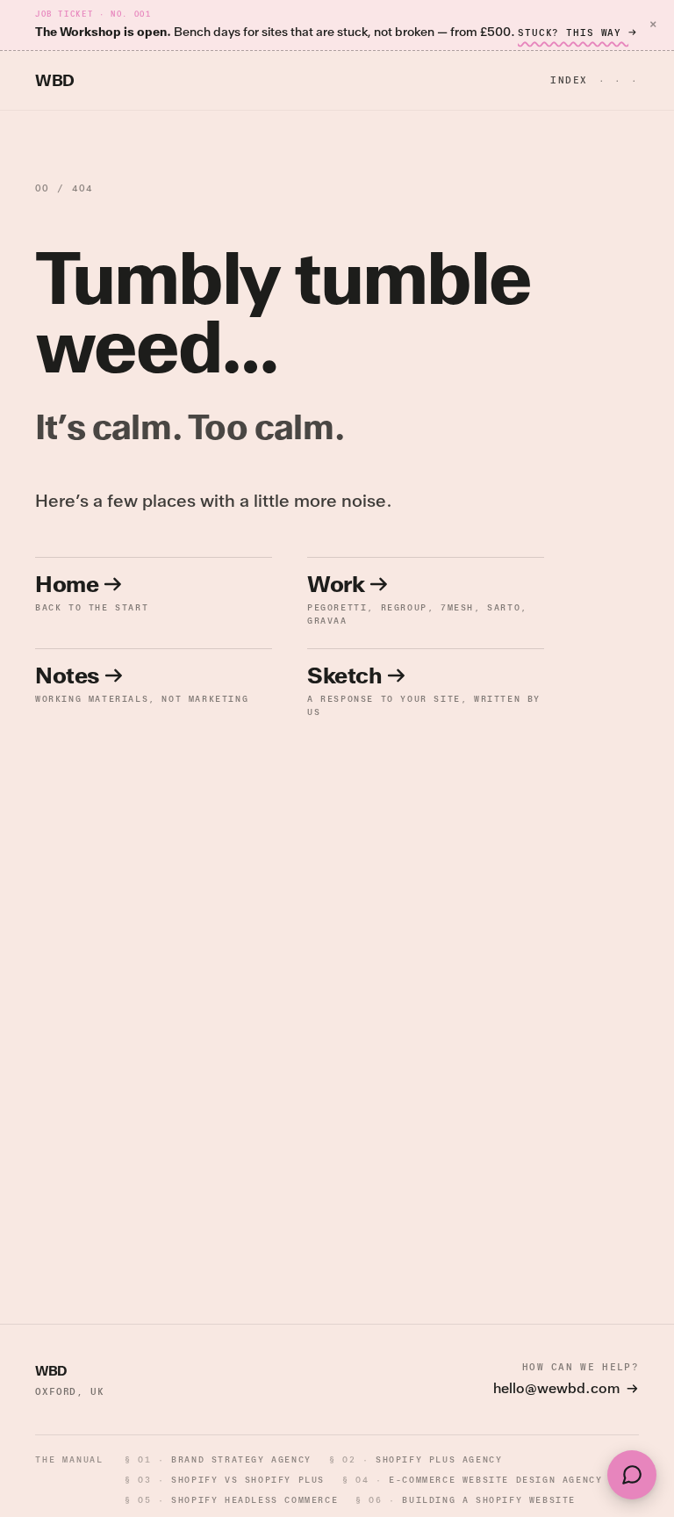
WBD (55, 80)
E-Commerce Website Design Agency (472, 1479)
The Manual (69, 1459)
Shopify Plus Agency (416, 1459)
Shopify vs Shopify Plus (225, 1479)
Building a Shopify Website (465, 1500)
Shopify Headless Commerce (231, 1500)
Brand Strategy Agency (218, 1459)
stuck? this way (573, 32)
